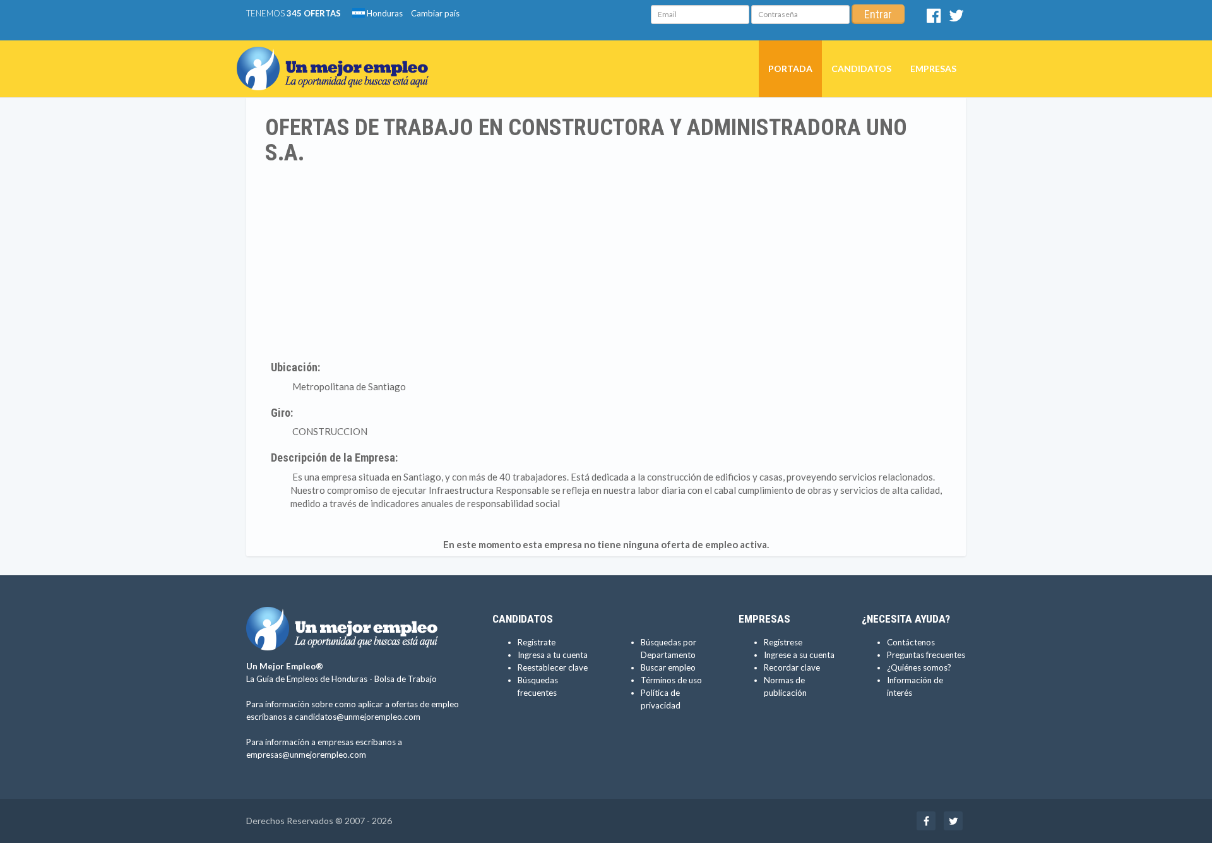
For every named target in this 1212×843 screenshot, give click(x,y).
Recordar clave (792, 667)
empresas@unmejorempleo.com (306, 755)
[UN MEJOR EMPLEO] (337, 56)
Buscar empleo (668, 667)
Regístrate (537, 642)
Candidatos (861, 68)
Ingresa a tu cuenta (553, 655)
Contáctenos (911, 642)
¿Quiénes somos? (919, 667)
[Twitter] (956, 18)
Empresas (933, 68)
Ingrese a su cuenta (799, 655)
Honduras (384, 13)
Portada (790, 68)
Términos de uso (671, 680)
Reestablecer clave (553, 667)
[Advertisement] (606, 260)
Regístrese (783, 642)
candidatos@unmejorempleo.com (357, 717)
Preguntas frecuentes (926, 655)
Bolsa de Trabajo (405, 679)
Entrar (878, 14)
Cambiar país (435, 13)
